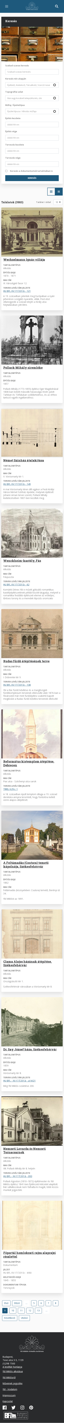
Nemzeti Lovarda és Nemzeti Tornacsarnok (24, 1150)
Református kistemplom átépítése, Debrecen (28, 763)
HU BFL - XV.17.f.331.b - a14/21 (19, 1080)
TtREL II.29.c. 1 (10, 789)
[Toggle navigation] (7, 6)
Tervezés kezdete (14, 144)
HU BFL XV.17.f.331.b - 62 (16, 584)
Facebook (5, 1407)
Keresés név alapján (15, 78)
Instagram (22, 1407)
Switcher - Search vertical (59, 192)
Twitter (13, 1407)
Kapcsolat (8, 1401)
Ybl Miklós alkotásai (13, 1371)
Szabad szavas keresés (17, 65)
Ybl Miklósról (9, 1377)
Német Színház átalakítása (23, 460)
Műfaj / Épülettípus (15, 105)
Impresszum (9, 1395)
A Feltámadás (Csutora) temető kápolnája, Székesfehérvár (26, 864)
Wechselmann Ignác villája (24, 260)
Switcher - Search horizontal (51, 192)
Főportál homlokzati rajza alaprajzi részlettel (29, 1255)
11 (22, 1310)
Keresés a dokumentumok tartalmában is (31, 170)
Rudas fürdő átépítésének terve (26, 661)
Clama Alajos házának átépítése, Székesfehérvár (27, 963)
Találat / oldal (43, 202)
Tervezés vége (13, 157)
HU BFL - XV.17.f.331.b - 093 (17, 1176)
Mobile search (56, 6)
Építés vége (11, 131)
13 (39, 1310)
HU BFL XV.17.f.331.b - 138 (17, 684)
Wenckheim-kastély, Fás (22, 561)
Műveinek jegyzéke (12, 1383)
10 (13, 1310)
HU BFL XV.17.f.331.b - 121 (17, 291)
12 (31, 1310)
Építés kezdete (13, 118)
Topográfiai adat (14, 91)
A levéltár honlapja (12, 1366)
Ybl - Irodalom (10, 1389)
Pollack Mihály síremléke (23, 368)
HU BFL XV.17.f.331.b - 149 (17, 484)
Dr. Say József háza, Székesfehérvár (30, 1049)
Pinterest (31, 1407)
